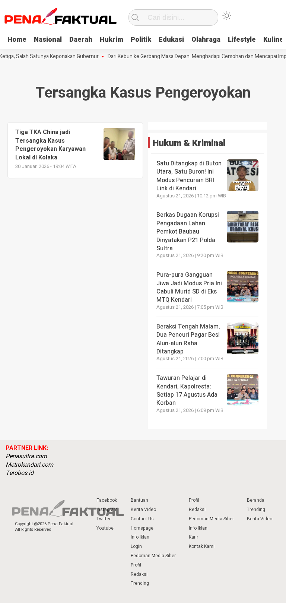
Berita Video (143, 509)
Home (16, 40)
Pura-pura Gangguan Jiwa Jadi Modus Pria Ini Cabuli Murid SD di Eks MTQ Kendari (189, 287)
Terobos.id (20, 473)
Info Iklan (140, 537)
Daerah (80, 40)
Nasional (48, 40)
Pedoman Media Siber (153, 555)
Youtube (105, 528)
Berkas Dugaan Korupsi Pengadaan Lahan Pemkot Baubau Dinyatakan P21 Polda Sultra (187, 231)
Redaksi (139, 574)
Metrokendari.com (29, 464)
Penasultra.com (26, 456)
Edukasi (171, 40)
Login (136, 546)
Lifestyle (242, 40)
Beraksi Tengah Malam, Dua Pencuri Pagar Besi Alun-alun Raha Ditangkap (188, 339)
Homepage (142, 528)
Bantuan (139, 500)
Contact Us (142, 518)
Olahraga (205, 40)
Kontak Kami (201, 546)
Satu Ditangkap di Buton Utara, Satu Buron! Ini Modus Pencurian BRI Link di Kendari (189, 176)
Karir (193, 537)
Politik (141, 40)
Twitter (103, 518)
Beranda (255, 500)
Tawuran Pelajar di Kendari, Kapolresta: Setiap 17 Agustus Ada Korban (186, 390)
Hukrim (111, 40)
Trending (140, 583)
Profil (136, 565)
